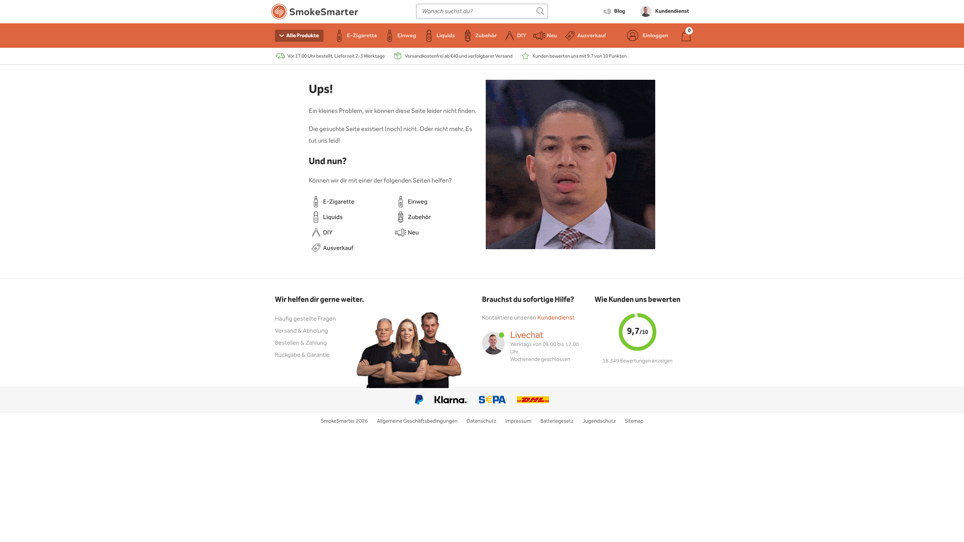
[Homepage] (314, 13)
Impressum (518, 421)
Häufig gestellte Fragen (305, 319)
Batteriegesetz (557, 421)
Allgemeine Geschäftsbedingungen (417, 421)
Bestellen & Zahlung (301, 343)
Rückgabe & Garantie (302, 355)
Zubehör (419, 217)
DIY (328, 233)
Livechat (526, 335)
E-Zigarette (338, 202)
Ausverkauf (338, 248)
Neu (413, 233)
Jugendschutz (599, 421)
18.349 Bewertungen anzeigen (637, 361)
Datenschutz (481, 421)
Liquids (333, 217)
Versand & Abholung (301, 331)
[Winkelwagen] (686, 35)
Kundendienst (556, 318)
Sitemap (634, 421)
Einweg (417, 202)
